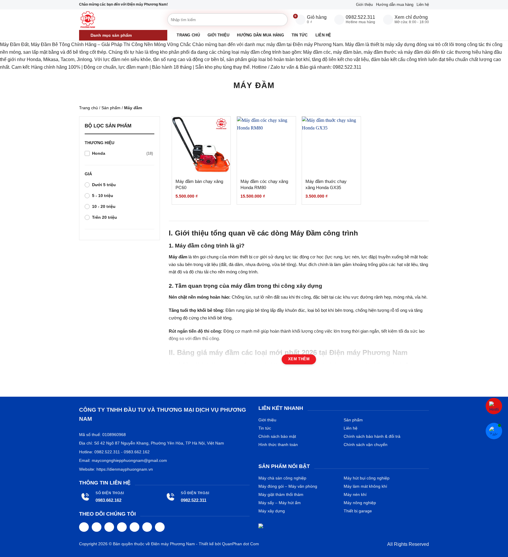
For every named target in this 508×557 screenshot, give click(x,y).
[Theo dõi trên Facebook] (84, 527)
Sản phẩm (111, 107)
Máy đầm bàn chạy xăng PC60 (199, 184)
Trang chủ (188, 35)
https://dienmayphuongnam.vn (124, 469)
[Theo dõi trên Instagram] (96, 527)
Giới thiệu (364, 4)
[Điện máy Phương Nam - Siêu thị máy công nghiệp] (121, 19)
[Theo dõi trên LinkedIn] (147, 527)
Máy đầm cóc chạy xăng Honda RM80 (264, 184)
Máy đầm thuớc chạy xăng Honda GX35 (326, 184)
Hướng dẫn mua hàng (394, 4)
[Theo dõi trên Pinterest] (134, 527)
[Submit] (275, 20)
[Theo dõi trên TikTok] (109, 527)
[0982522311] (494, 406)
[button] (123, 35)
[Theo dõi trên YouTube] (160, 527)
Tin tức (300, 35)
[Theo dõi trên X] (122, 527)
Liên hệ (423, 4)
